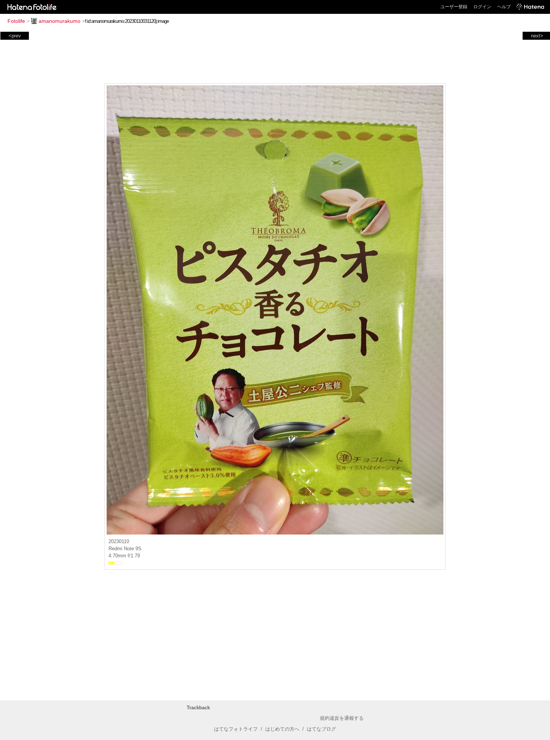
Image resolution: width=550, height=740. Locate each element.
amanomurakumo (59, 21)
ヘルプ (504, 6)
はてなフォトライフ (236, 729)
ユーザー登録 (453, 6)
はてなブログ (321, 729)
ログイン (482, 6)
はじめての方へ (282, 729)
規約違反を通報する (342, 718)
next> (537, 36)
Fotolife (16, 21)
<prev (15, 36)
